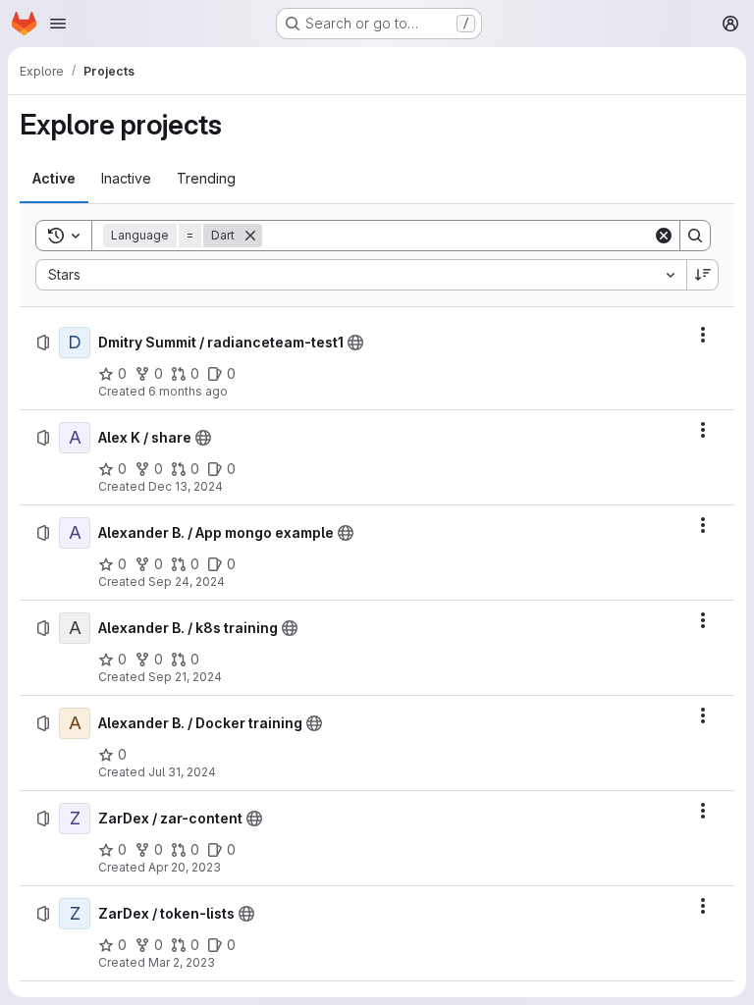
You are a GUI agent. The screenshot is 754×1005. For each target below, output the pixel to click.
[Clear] (663, 235)
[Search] (695, 235)
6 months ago (188, 391)
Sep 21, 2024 (185, 676)
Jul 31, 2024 (182, 772)
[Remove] (250, 235)
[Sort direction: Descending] (703, 275)
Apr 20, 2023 (184, 867)
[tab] (54, 178)
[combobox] (360, 275)
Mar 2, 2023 (181, 962)
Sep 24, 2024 (186, 581)
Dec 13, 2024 (185, 486)
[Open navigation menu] (58, 23)
